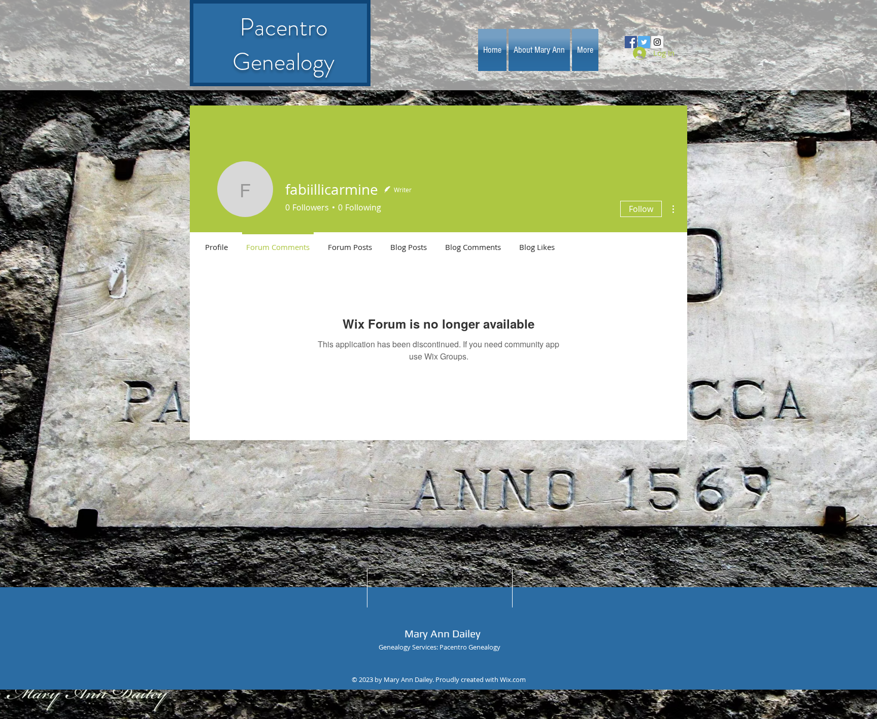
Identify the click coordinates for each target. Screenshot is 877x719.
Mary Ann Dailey (442, 633)
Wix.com (513, 679)
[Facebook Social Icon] (631, 42)
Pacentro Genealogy (283, 44)
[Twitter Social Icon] (644, 42)
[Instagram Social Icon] (657, 42)
